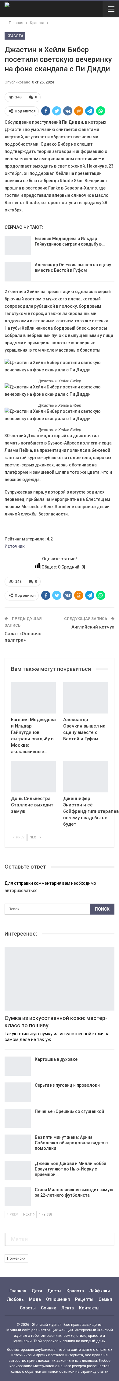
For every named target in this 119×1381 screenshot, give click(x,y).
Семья (105, 1299)
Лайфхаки (99, 1290)
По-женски (16, 1258)
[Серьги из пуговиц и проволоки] (18, 1092)
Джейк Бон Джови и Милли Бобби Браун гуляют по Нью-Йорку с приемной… (70, 1169)
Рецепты (84, 1299)
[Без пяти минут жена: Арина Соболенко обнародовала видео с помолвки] (18, 1144)
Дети (36, 1290)
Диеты (54, 1290)
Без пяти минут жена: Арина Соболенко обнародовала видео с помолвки (71, 1143)
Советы (28, 1307)
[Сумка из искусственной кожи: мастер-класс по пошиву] (59, 979)
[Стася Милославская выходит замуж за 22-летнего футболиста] (18, 1196)
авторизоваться (21, 890)
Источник (15, 546)
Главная (17, 1290)
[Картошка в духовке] (18, 1066)
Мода (35, 1299)
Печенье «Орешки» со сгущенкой (69, 1111)
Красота (15, 36)
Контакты (89, 1307)
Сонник (48, 1307)
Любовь (15, 1299)
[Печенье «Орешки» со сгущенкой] (18, 1118)
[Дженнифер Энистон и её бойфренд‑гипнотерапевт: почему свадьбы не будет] (85, 776)
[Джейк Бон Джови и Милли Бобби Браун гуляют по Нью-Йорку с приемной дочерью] (18, 1170)
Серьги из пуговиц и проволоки (67, 1085)
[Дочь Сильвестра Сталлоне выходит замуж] (33, 776)
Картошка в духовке (56, 1059)
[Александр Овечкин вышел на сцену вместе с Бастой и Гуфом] (18, 272)
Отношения (58, 1299)
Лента (67, 1307)
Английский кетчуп (92, 627)
